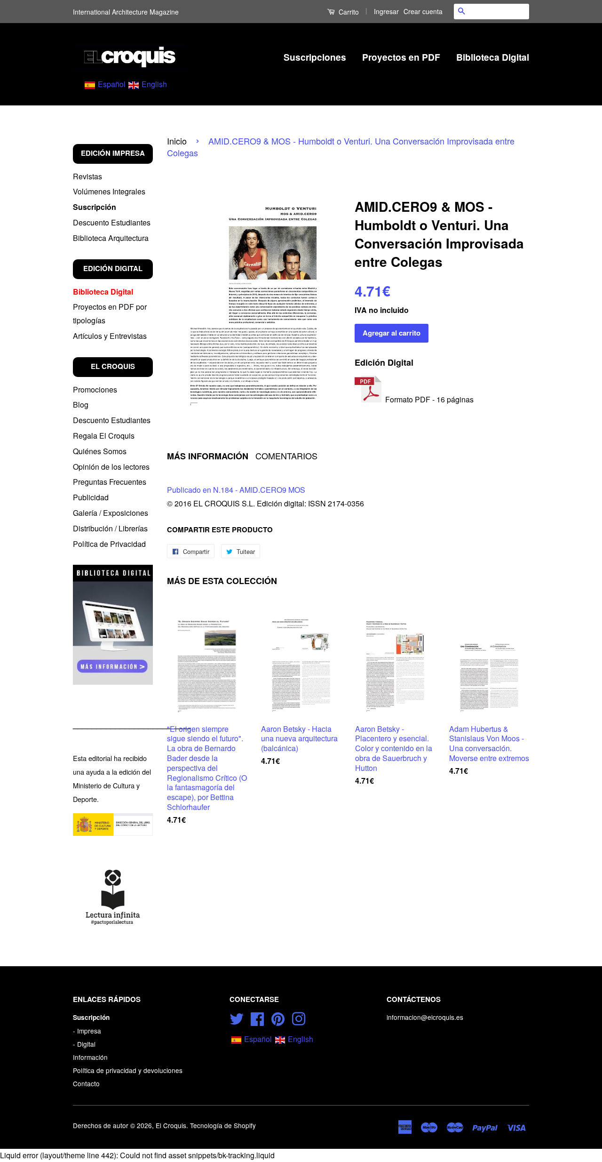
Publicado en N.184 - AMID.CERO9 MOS (236, 489)
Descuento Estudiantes (111, 222)
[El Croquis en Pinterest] (278, 1017)
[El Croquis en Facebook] (257, 1017)
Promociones (95, 389)
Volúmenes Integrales (109, 191)
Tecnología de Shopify (223, 1125)
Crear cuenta (423, 11)
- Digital (84, 1044)
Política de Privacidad (109, 543)
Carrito (348, 11)
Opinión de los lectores (111, 466)
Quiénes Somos (100, 451)
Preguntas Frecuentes (109, 481)
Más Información (207, 456)
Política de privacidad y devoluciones (127, 1070)
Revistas (87, 176)
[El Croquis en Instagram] (299, 1017)
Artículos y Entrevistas (110, 335)
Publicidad (91, 497)
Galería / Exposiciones (110, 512)
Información (90, 1057)
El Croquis (171, 1125)
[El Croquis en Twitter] (237, 1017)
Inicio (177, 141)
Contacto (86, 1083)
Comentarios (286, 456)
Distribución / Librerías (110, 528)
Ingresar (386, 11)
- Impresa (87, 1030)
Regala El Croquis (104, 435)
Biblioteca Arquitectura (111, 237)
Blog (80, 404)
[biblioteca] (113, 624)
